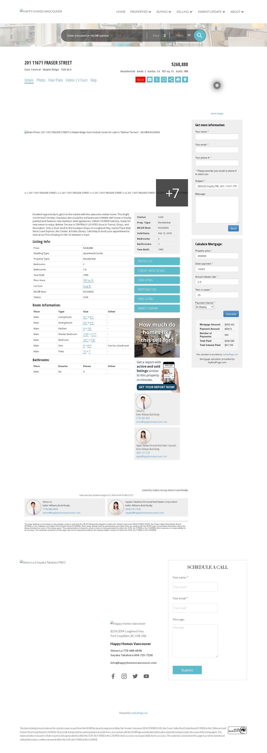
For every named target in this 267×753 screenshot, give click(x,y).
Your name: (201, 131)
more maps (217, 113)
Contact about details (151, 270)
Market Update (210, 11)
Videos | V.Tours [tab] (77, 80)
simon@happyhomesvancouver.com (151, 421)
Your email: (201, 144)
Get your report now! (157, 387)
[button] (113, 676)
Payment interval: (204, 302)
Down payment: (203, 263)
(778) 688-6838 (143, 418)
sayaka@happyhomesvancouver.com (151, 456)
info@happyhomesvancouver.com (133, 662)
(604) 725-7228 (143, 452)
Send (233, 228)
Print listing (145, 299)
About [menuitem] (235, 11)
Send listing (145, 280)
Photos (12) (145, 261)
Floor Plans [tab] (55, 80)
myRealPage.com (230, 354)
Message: (200, 194)
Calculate (231, 314)
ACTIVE (189, 26)
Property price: (203, 250)
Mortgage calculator (159, 289)
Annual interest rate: (206, 276)
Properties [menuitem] (139, 11)
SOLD (203, 26)
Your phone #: (202, 157)
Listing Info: (42, 241)
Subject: (199, 181)
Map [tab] (93, 80)
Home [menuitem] (121, 11)
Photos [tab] (41, 80)
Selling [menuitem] (183, 11)
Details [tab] (29, 80)
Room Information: (47, 305)
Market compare (148, 308)
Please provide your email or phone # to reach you (215, 172)
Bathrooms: (41, 359)
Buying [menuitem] (162, 11)
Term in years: (202, 289)
